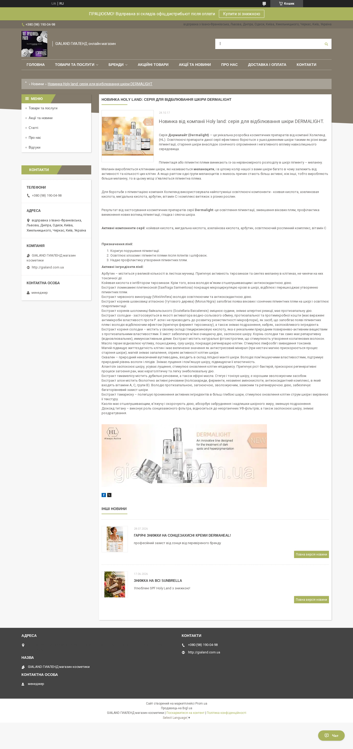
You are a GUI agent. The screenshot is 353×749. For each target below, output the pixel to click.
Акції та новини (195, 65)
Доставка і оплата (267, 65)
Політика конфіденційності (226, 713)
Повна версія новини (311, 554)
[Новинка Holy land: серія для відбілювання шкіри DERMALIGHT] (128, 136)
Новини (37, 84)
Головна (36, 65)
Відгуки (34, 147)
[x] (109, 496)
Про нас (229, 65)
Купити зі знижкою (241, 13)
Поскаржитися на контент (185, 713)
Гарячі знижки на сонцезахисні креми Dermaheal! (182, 535)
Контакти (306, 65)
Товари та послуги (74, 65)
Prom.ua (201, 703)
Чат (335, 735)
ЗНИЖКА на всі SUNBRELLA (158, 581)
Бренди (116, 65)
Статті (33, 128)
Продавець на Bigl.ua (176, 708)
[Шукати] (326, 44)
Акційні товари (153, 65)
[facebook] (104, 496)
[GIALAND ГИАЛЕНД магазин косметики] (34, 44)
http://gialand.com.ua (48, 267)
